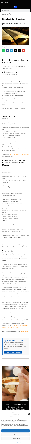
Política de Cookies (9, 442)
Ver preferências (15, 438)
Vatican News (24, 331)
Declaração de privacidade (19, 442)
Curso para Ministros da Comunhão (19, 154)
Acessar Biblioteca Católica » (13, 352)
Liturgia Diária (7, 14)
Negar (15, 434)
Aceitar (15, 430)
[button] (29, 414)
